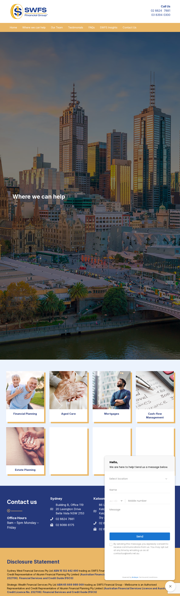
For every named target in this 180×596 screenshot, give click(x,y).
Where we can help (34, 27)
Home (13, 27)
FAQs (91, 27)
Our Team (57, 27)
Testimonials (75, 27)
